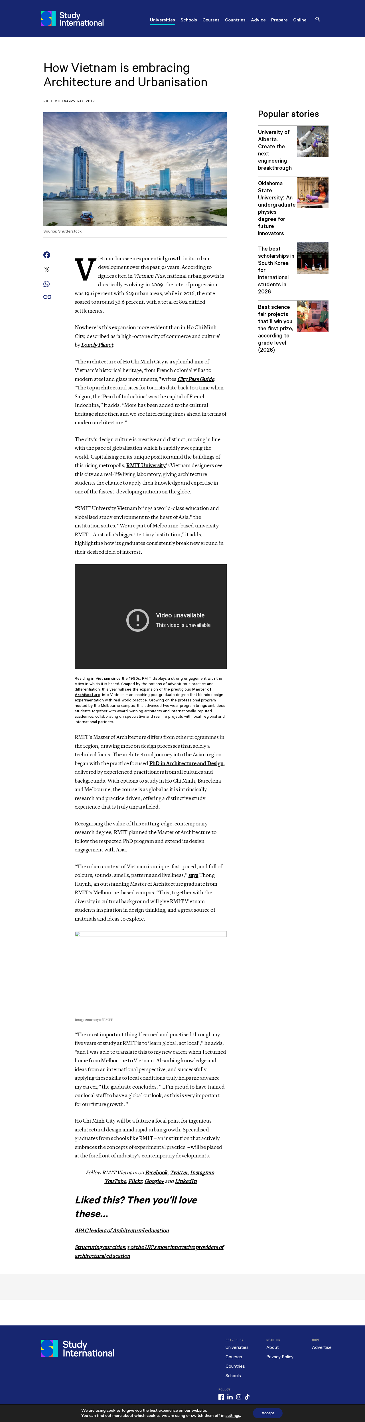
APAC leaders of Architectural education (122, 1230)
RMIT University (146, 465)
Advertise (322, 1347)
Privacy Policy (279, 1357)
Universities (162, 20)
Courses (211, 20)
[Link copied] (47, 297)
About (272, 1347)
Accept (267, 1413)
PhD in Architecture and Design (186, 763)
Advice (258, 20)
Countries (235, 20)
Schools (189, 20)
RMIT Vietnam (57, 101)
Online (300, 20)
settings (233, 1415)
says (193, 875)
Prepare (279, 20)
